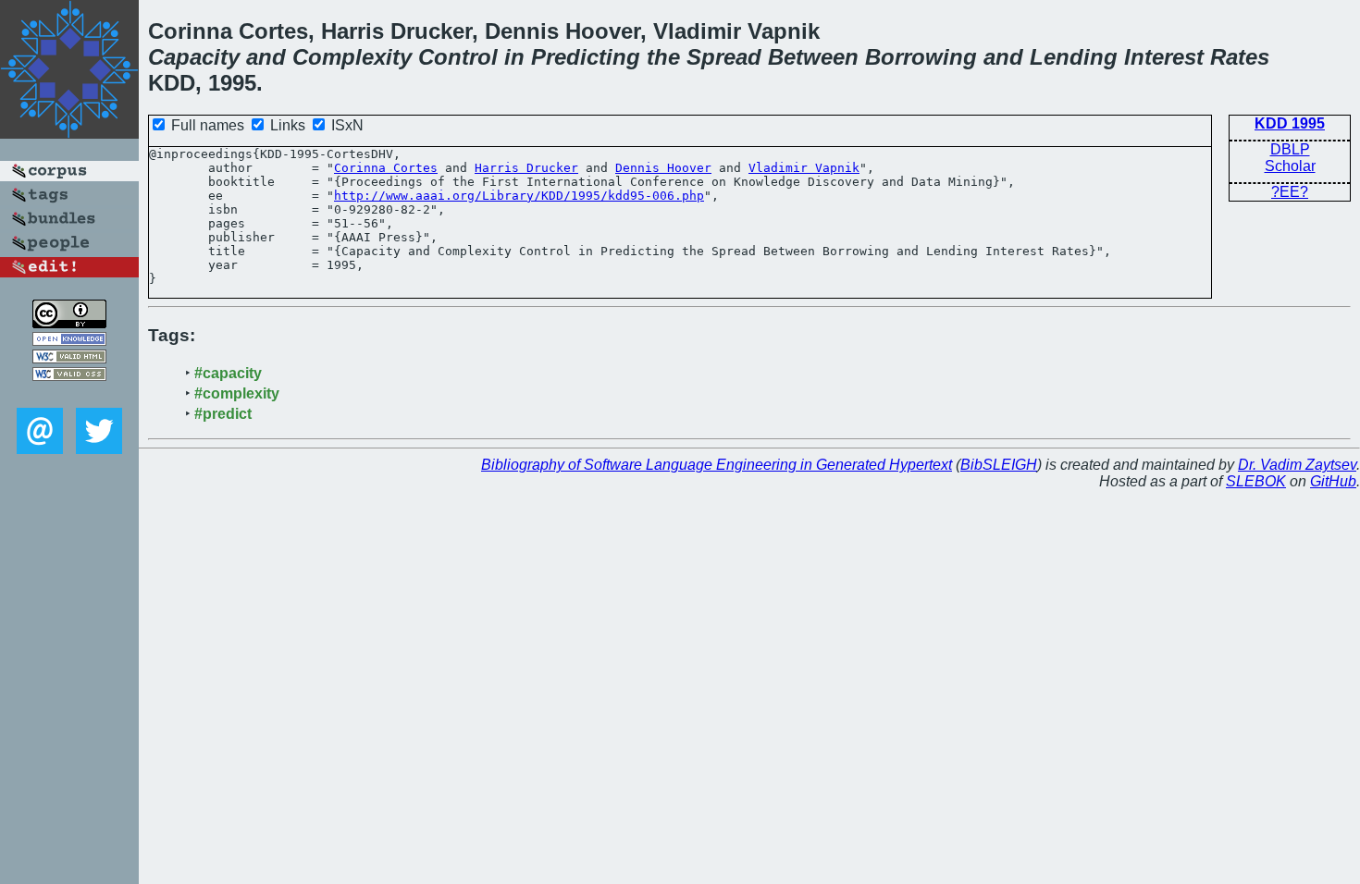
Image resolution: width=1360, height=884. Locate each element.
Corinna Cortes (386, 168)
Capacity (194, 56)
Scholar (1290, 166)
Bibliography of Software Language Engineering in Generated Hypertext (716, 465)
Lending (1074, 56)
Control (458, 56)
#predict (223, 414)
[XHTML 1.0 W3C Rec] (69, 358)
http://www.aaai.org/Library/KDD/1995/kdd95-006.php (519, 196)
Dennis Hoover (663, 168)
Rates (1239, 56)
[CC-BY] (69, 323)
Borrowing (921, 56)
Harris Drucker (526, 168)
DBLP (1290, 149)
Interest (1164, 56)
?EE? (1289, 192)
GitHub (1333, 481)
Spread (723, 56)
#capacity (228, 373)
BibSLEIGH (998, 465)
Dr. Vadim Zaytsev (1297, 465)
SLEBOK (1256, 481)
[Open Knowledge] (69, 341)
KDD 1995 (1290, 123)
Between (813, 56)
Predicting (585, 56)
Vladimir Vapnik (803, 168)
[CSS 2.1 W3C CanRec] (69, 394)
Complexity (352, 56)
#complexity (236, 393)
